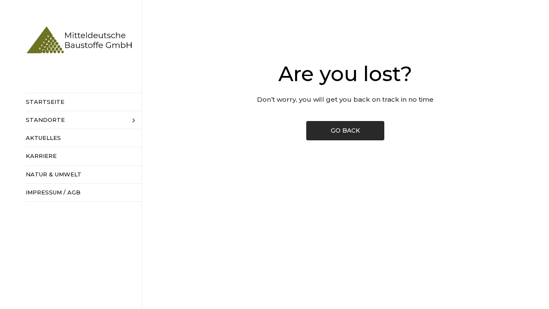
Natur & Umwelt (53, 174)
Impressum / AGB (53, 192)
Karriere (41, 155)
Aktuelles (43, 137)
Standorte (45, 119)
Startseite (45, 101)
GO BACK (345, 130)
